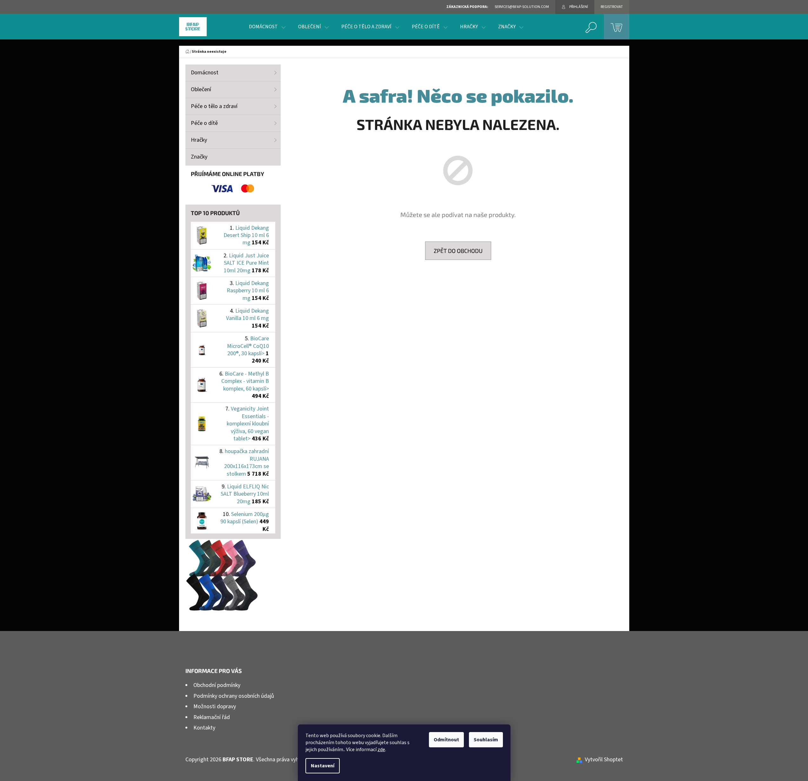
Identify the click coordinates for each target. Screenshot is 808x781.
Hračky (199, 140)
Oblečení (201, 89)
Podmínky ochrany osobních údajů (233, 696)
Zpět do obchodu (458, 250)
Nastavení (322, 765)
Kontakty (204, 728)
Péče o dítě (204, 123)
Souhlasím (486, 739)
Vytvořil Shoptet (604, 760)
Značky (199, 157)
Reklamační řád (211, 717)
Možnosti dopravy (214, 706)
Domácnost (204, 73)
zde (381, 749)
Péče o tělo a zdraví (214, 106)
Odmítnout (446, 739)
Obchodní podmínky (216, 685)
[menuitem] (267, 26)
